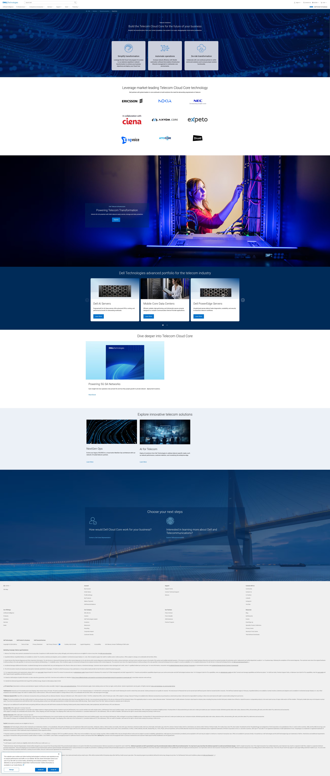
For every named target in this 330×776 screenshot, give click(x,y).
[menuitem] (21, 7)
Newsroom (87, 625)
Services (5, 622)
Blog (247, 613)
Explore (116, 220)
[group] (115, 299)
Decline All (40, 769)
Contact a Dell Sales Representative (100, 537)
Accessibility (97, 644)
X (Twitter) (248, 595)
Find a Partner (169, 613)
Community (249, 589)
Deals (4, 625)
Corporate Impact (89, 631)
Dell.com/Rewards (208, 755)
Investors (86, 622)
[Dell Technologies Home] (10, 2)
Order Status (87, 592)
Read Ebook (92, 395)
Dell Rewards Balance (90, 604)
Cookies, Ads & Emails (70, 644)
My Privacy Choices (52, 644)
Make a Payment (88, 601)
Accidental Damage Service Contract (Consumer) (182, 665)
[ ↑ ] (248, 662)
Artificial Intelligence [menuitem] (8, 7)
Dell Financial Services (40, 640)
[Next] (243, 300)
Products (5, 616)
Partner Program (169, 622)
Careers (86, 616)
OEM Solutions (169, 619)
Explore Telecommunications (175, 537)
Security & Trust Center (252, 631)
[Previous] (87, 300)
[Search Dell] (75, 2)
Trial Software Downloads (252, 634)
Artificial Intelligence (8, 613)
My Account (87, 589)
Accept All (53, 769)
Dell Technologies (8, 640)
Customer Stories (88, 634)
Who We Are (87, 613)
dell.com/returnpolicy (105, 653)
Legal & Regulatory (85, 644)
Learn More (98, 316)
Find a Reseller (169, 616)
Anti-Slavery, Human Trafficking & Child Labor (117, 644)
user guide (40, 672)
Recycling (86, 628)
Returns (167, 595)
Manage (11, 769)
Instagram (248, 601)
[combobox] (50, 2)
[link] (306, 2)
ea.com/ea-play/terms (169, 686)
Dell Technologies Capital (90, 619)
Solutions (5, 619)
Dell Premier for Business (320, 7)
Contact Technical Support (172, 592)
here (107, 692)
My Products (87, 598)
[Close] (59, 754)
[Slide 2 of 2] (167, 325)
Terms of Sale (25, 644)
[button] (297, 2)
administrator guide (79, 672)
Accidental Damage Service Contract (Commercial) (224, 665)
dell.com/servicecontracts (240, 662)
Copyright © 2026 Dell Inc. (10, 644)
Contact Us (249, 592)
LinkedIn (248, 598)
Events (247, 619)
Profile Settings (88, 595)
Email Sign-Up (249, 622)
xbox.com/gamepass (157, 686)
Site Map (5, 589)
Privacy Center (250, 628)
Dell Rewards (249, 616)
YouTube (248, 604)
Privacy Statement (37, 644)
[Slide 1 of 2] (163, 325)
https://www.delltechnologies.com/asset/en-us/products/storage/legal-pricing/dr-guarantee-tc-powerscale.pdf (102, 677)
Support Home (169, 589)
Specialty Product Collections (253, 625)
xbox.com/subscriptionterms (68, 686)
